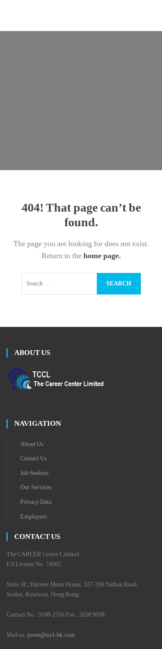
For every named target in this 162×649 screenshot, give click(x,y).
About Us (31, 444)
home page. (102, 255)
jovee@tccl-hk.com (51, 635)
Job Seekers (34, 473)
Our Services (35, 487)
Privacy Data (35, 502)
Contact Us (33, 458)
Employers (33, 516)
